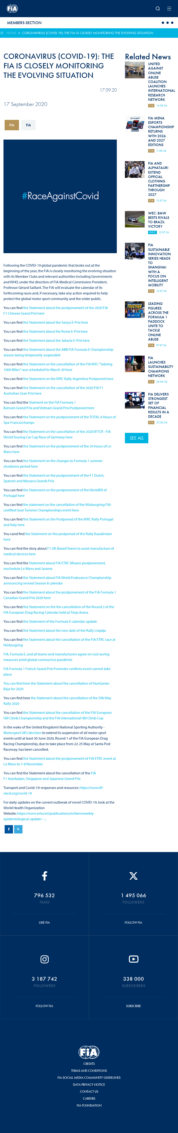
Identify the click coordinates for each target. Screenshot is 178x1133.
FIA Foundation (89, 1105)
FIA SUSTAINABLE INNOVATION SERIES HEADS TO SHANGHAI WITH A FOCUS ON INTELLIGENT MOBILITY (159, 265)
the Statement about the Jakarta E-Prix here (56, 340)
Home (11, 33)
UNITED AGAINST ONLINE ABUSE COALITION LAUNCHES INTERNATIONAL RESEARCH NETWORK (161, 81)
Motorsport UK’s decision (22, 732)
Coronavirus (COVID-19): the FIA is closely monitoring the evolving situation (87, 33)
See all (137, 438)
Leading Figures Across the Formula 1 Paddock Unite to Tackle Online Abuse (158, 321)
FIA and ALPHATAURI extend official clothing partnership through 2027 (159, 179)
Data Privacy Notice (89, 1084)
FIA (11, 125)
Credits (89, 1064)
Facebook (9, 829)
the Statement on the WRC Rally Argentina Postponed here (67, 378)
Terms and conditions (89, 1071)
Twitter (18, 829)
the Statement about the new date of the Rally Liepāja (64, 630)
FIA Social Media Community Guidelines (89, 1078)
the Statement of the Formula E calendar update (60, 621)
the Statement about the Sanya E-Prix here (55, 322)
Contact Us (89, 1091)
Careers (89, 1098)
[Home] (37, 9)
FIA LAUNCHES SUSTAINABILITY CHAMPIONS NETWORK (160, 366)
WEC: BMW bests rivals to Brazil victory (158, 220)
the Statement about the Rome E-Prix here (55, 331)
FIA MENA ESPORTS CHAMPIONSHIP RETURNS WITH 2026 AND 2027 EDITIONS (161, 131)
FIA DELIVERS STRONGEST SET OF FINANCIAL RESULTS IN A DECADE (158, 405)
